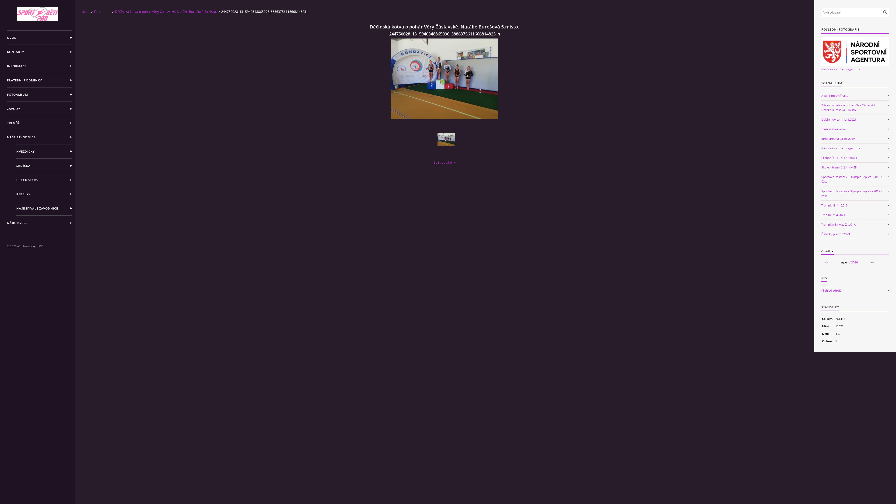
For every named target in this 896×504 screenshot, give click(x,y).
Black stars (27, 180)
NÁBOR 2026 (17, 223)
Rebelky (23, 194)
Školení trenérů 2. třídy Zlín (839, 167)
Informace (17, 66)
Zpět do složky (445, 162)
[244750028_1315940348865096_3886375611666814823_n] (446, 139)
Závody (13, 109)
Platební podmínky (24, 80)
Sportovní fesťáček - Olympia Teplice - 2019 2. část (852, 193)
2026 (854, 262)
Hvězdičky (25, 151)
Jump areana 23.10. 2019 (838, 138)
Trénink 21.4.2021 (833, 215)
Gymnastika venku (834, 129)
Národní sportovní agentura (840, 69)
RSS (40, 246)
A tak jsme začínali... (834, 96)
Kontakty (15, 52)
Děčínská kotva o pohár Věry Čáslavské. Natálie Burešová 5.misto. (166, 11)
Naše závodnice (21, 137)
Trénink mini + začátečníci (838, 224)
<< (826, 262)
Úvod (12, 37)
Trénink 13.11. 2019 (834, 205)
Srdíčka (23, 166)
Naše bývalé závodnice (37, 208)
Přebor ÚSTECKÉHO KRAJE (839, 158)
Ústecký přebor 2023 (835, 234)
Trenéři (14, 123)
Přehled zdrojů (831, 290)
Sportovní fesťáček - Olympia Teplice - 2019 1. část (852, 179)
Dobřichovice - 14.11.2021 (838, 119)
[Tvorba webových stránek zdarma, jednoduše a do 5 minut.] (34, 246)
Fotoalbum (17, 94)
